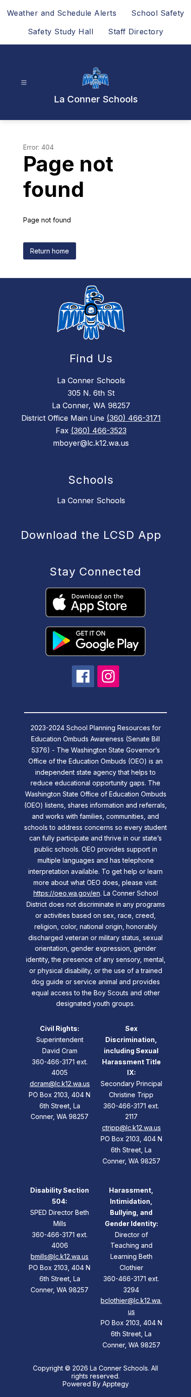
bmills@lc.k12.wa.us (60, 1256)
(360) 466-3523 (99, 430)
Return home (49, 251)
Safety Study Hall (61, 31)
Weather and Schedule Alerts (62, 13)
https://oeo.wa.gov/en (66, 893)
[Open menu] (24, 82)
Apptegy (115, 1384)
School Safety (158, 13)
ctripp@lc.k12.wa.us (131, 1128)
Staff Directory (136, 31)
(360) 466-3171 (134, 418)
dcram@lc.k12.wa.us (60, 1083)
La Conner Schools (91, 500)
